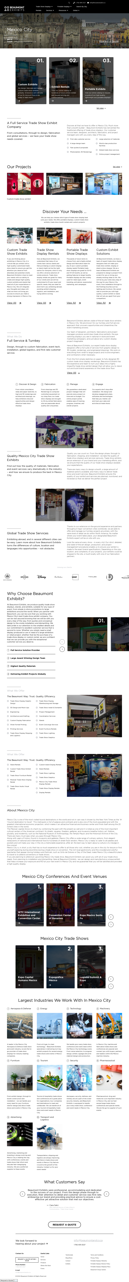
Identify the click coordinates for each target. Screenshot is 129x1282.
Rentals (38, 10)
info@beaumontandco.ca (97, 3)
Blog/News (69, 1258)
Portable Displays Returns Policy (100, 1264)
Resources (62, 10)
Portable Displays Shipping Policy (100, 1266)
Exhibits (68, 1264)
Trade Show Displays (43, 6)
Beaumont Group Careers (98, 1269)
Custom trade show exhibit (19, 199)
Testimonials (69, 1255)
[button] (101, 108)
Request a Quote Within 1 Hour (27, 1259)
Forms (42, 1268)
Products (43, 1262)
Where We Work (46, 1265)
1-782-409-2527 (81, 3)
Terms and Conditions (97, 1255)
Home (42, 1256)
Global (75, 10)
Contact (68, 1261)
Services (49, 10)
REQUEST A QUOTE (64, 1224)
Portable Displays (63, 6)
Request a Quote (7, 1280)
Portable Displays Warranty (99, 1261)
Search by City (81, 6)
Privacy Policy (95, 1258)
